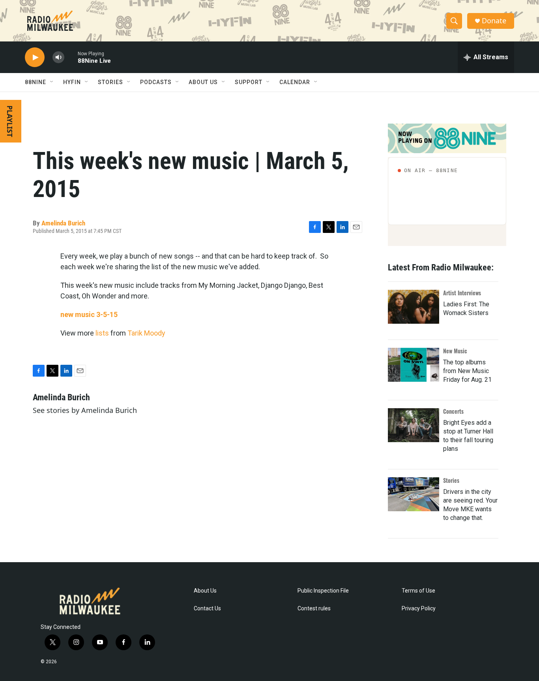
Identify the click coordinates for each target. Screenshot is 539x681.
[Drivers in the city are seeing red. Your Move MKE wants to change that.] (413, 494)
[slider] (71, 57)
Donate (494, 21)
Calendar (294, 82)
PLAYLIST (10, 121)
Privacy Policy (419, 609)
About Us (205, 591)
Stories (451, 480)
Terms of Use (418, 591)
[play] (34, 57)
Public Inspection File (323, 591)
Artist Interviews (462, 293)
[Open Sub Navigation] (52, 82)
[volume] (58, 57)
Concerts (453, 411)
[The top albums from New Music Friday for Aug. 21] (413, 365)
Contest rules (314, 609)
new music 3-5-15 (89, 314)
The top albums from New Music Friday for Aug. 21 (467, 370)
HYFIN (72, 82)
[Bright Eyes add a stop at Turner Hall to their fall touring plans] (413, 425)
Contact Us (207, 609)
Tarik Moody (146, 333)
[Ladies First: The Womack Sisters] (413, 307)
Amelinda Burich (63, 223)
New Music (455, 351)
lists (102, 333)
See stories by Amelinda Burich (85, 410)
